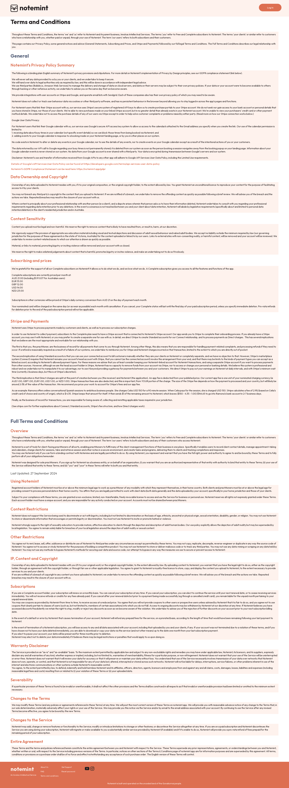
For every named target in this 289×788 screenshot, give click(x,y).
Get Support (67, 767)
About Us (44, 767)
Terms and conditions (50, 776)
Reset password (68, 772)
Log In (270, 7)
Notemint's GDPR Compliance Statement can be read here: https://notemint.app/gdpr (58, 169)
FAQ (42, 772)
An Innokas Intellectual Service (23, 775)
